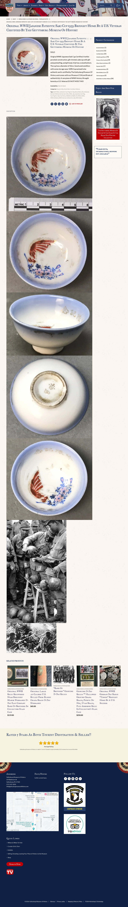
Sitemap (52, 901)
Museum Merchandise (101, 60)
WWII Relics (79, 98)
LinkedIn (59, 104)
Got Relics (49, 5)
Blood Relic (78, 92)
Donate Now (14, 864)
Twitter (55, 104)
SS (71, 96)
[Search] (111, 5)
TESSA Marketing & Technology (94, 901)
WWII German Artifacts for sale (67, 98)
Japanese (77, 94)
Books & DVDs (99, 51)
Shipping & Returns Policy (75, 901)
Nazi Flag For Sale (55, 96)
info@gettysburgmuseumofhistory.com (17, 786)
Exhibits (34, 5)
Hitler (70, 94)
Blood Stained (85, 92)
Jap (73, 94)
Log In (71, 5)
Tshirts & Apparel (100, 75)
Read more (71, 669)
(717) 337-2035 (11, 784)
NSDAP (68, 96)
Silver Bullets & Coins (101, 72)
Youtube (76, 778)
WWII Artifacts (54, 98)
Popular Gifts (60, 89)
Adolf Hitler (56, 92)
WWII (83, 96)
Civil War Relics (100, 54)
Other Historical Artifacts (102, 63)
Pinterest (62, 104)
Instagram (80, 778)
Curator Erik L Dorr (14, 846)
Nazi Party (63, 96)
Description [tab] (10, 111)
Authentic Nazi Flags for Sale (67, 92)
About (25, 5)
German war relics (64, 94)
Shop (41, 5)
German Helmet (54, 94)
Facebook (52, 104)
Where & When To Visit (15, 843)
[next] (91, 38)
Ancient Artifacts (100, 47)
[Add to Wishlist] (27, 689)
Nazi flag (82, 94)
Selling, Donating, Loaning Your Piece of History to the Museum (27, 854)
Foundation (61, 5)
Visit (19, 5)
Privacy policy (61, 901)
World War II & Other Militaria (72, 89)
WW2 (79, 96)
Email (66, 104)
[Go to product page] (17, 676)
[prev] (87, 38)
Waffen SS (74, 96)
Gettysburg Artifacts (101, 57)
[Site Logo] (9, 7)
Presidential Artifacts (101, 69)
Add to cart (25, 669)
